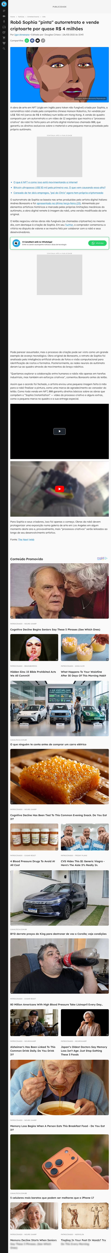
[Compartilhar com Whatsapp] (27, 40)
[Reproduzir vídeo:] (59, 489)
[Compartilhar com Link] (43, 40)
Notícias (21, 17)
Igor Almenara (21, 34)
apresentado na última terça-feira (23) (59, 203)
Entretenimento (33, 17)
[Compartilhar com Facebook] (32, 40)
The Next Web (26, 539)
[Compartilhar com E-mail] (37, 40)
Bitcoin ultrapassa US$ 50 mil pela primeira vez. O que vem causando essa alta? (59, 187)
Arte (43, 17)
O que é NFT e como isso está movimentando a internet (46, 182)
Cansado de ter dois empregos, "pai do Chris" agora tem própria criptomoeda (58, 192)
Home (12, 17)
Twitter (69, 224)
